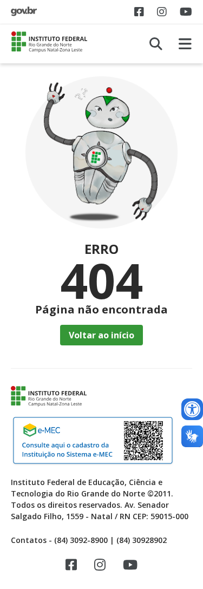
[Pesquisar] (156, 43)
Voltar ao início (101, 335)
